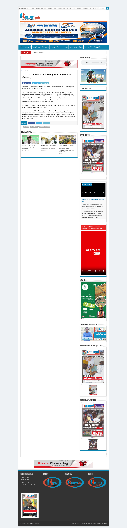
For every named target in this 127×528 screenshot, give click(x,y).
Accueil (32, 8)
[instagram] (97, 8)
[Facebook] (92, 8)
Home (23, 57)
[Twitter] (93, 8)
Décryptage (69, 8)
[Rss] (90, 8)
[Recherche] (107, 8)
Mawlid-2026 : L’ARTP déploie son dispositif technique (45, 52)
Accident (26, 126)
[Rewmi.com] (30, 16)
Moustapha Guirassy (44, 126)
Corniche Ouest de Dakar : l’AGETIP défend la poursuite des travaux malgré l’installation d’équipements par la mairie (67, 148)
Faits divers (43, 8)
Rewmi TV (79, 8)
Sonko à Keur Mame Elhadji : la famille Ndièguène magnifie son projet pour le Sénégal (49, 147)
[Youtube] (95, 8)
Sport (74, 8)
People (55, 8)
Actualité (38, 8)
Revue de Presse (61, 8)
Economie (50, 8)
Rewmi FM (85, 8)
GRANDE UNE (34, 126)
